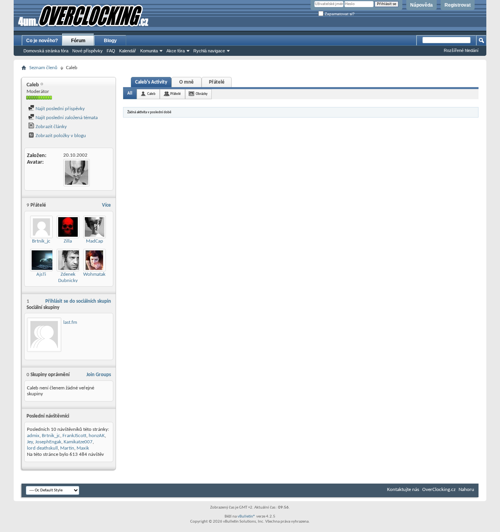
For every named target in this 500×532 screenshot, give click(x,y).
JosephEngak (48, 442)
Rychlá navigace (209, 50)
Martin (67, 448)
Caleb (151, 94)
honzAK (97, 435)
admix (33, 435)
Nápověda (421, 5)
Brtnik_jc (41, 241)
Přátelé (217, 82)
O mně (186, 82)
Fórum (78, 40)
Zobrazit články (50, 126)
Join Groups (98, 374)
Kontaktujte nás (403, 489)
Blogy (110, 40)
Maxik (83, 448)
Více (106, 205)
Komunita (149, 50)
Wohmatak (94, 274)
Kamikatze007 (78, 442)
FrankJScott (74, 435)
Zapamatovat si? (339, 14)
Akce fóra (175, 50)
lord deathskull (42, 448)
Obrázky (201, 94)
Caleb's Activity (151, 82)
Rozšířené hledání (461, 50)
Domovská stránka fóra (45, 50)
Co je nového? (42, 40)
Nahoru (466, 489)
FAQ (111, 50)
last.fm (70, 322)
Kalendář (127, 50)
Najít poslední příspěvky (59, 108)
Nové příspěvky (87, 50)
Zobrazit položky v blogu (60, 135)
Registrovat (458, 5)
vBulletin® (246, 516)
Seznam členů (43, 67)
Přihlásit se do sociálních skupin (78, 301)
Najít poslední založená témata (66, 117)
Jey (30, 442)
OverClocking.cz (438, 489)
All (129, 93)
